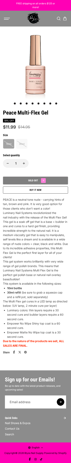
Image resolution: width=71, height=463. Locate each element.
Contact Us (12, 428)
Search (9, 434)
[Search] (58, 18)
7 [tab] (50, 103)
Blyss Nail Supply (34, 453)
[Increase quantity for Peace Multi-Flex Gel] (24, 163)
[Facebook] (14, 352)
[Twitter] (19, 352)
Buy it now (35, 190)
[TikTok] (41, 459)
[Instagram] (35, 459)
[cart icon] (65, 18)
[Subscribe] (60, 402)
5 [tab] (38, 103)
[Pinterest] (25, 352)
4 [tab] (32, 103)
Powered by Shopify (55, 453)
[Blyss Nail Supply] (33, 18)
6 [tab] (44, 103)
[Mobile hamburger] (7, 18)
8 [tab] (56, 103)
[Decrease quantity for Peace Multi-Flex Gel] (7, 163)
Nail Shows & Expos (17, 423)
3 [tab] (26, 103)
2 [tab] (20, 103)
